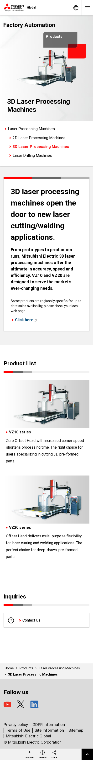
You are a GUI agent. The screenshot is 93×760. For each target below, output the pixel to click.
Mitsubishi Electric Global (28, 736)
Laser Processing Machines (31, 129)
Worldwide (76, 7)
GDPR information (48, 724)
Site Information (49, 730)
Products (26, 668)
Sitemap (75, 730)
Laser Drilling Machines (32, 155)
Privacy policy (16, 724)
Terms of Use (18, 730)
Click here (24, 320)
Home (9, 668)
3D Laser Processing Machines (41, 146)
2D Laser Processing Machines (39, 138)
